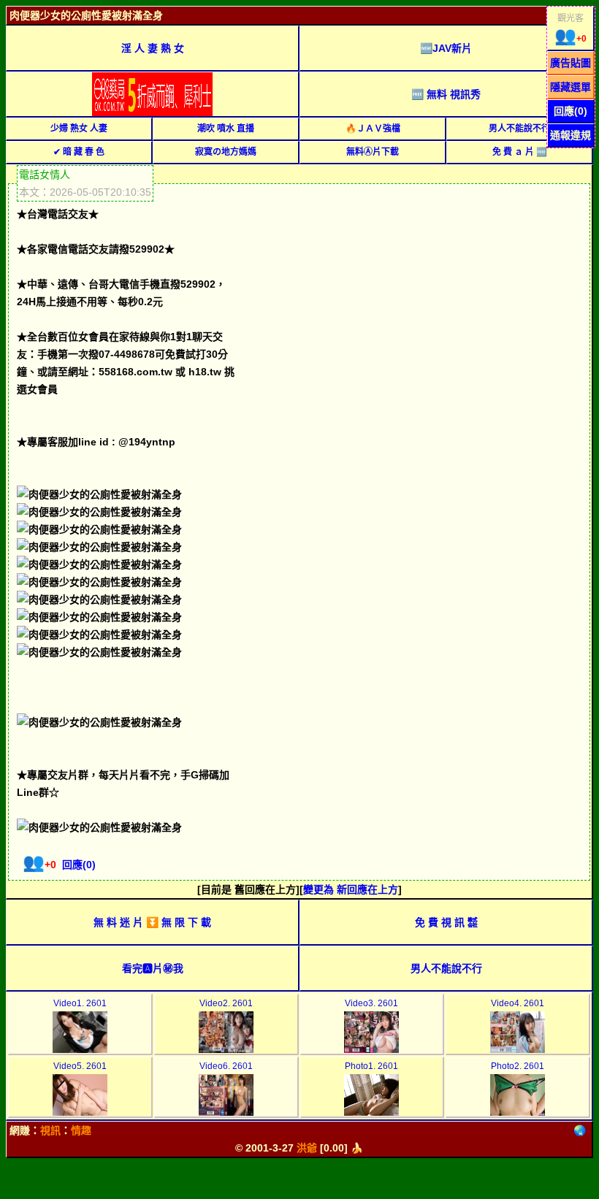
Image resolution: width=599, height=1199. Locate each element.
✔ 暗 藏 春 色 (78, 152)
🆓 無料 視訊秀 (446, 94)
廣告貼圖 (570, 63)
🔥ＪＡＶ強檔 (373, 128)
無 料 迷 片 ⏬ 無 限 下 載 (152, 922)
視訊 (50, 1130)
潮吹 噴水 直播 (225, 128)
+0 (570, 39)
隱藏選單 (570, 87)
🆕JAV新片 (446, 48)
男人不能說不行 (519, 128)
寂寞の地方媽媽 (225, 152)
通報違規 (570, 135)
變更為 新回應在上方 (350, 889)
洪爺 (307, 1148)
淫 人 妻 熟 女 (152, 48)
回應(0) (570, 111)
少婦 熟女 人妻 (78, 128)
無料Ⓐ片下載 (372, 152)
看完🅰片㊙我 (152, 968)
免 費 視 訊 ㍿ (446, 922)
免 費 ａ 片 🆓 (519, 152)
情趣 (81, 1130)
